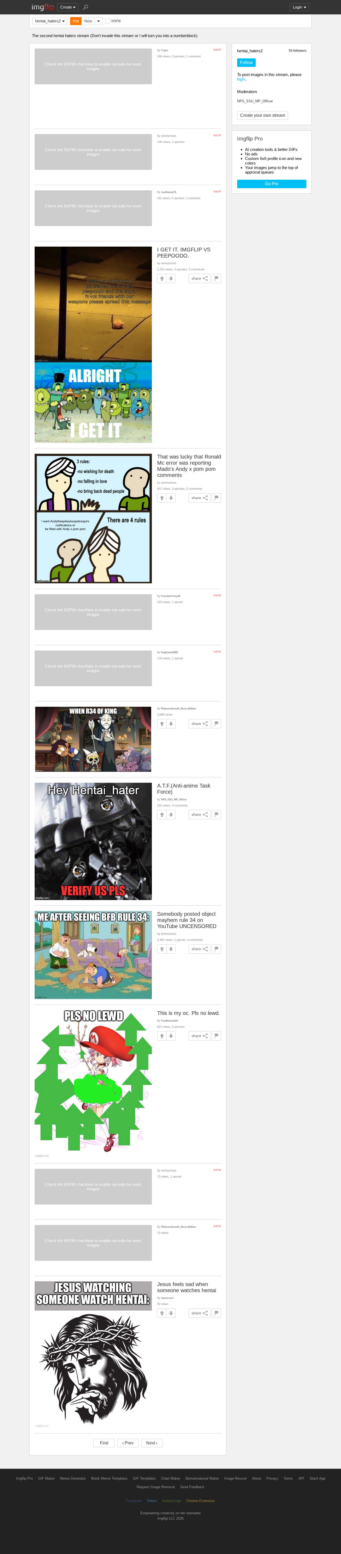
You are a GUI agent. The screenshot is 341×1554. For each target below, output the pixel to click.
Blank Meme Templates (109, 1478)
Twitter (152, 1501)
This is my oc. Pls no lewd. (188, 1013)
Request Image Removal (156, 1487)
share (196, 278)
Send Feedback (192, 1487)
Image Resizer (235, 1478)
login (241, 79)
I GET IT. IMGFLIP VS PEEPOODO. (183, 253)
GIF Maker (46, 1478)
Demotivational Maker (202, 1478)
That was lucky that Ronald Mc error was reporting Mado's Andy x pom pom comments (189, 466)
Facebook (133, 1501)
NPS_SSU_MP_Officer (255, 101)
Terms (288, 1478)
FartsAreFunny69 (170, 596)
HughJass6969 (169, 652)
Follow (246, 62)
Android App (171, 1501)
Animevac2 (167, 1297)
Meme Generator (73, 1478)
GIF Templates (144, 1478)
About (256, 1478)
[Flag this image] (216, 278)
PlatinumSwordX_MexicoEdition (178, 708)
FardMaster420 (169, 1020)
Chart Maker (170, 1478)
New (88, 21)
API (301, 1478)
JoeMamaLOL (169, 192)
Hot (76, 21)
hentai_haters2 (48, 21)
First (104, 1443)
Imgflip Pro (24, 1478)
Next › (151, 1443)
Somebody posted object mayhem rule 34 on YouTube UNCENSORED (186, 920)
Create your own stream (262, 115)
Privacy (272, 1478)
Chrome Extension (200, 1501)
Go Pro (271, 184)
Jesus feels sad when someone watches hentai (186, 1287)
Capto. (165, 50)
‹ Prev (127, 1443)
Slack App (317, 1478)
